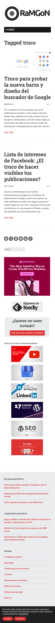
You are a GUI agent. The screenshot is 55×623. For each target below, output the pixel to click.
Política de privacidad (13, 592)
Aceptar (7, 619)
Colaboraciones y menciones (16, 569)
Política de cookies (12, 586)
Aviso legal (8, 563)
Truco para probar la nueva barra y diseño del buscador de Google (27, 88)
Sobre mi (8, 598)
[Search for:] (14, 249)
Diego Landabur (11, 519)
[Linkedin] (16, 240)
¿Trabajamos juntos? (13, 557)
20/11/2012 (9, 186)
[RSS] (6, 240)
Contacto (8, 574)
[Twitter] (11, 240)
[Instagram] (21, 240)
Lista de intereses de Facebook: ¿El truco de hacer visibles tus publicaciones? (25, 166)
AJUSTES (24, 614)
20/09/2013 (9, 104)
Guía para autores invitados (16, 580)
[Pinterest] (26, 240)
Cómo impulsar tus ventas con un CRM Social (23, 502)
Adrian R (7, 528)
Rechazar (20, 619)
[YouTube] (30, 240)
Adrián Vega (9, 537)
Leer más (8, 132)
